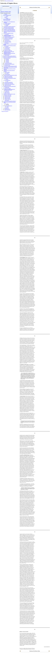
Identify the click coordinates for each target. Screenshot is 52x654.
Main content (7, 0)
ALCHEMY (6, 25)
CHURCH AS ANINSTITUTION (8, 77)
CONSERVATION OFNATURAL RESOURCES (9, 86)
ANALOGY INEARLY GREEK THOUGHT (9, 30)
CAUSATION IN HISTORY (8, 63)
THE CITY (7, 79)
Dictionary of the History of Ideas (6, 11)
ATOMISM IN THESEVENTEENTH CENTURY (9, 45)
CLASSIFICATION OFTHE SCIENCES (9, 84)
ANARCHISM (7, 34)
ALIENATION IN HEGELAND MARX (9, 27)
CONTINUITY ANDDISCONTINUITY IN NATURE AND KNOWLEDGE (9, 89)
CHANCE (7, 73)
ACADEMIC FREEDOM (7, 23)
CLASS (7, 81)
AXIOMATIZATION (7, 47)
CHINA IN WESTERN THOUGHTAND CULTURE (10, 75)
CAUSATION (7, 62)
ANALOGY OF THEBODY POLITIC (8, 33)
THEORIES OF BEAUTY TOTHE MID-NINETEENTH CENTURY (9, 52)
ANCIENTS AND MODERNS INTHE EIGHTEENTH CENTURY (9, 35)
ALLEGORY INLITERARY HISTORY (9, 28)
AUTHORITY (7, 46)
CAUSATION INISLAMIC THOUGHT (9, 64)
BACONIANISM (7, 48)
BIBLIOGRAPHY (7, 100)
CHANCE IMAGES (7, 74)
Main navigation (11, 0)
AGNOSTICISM (7, 24)
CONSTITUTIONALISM (7, 88)
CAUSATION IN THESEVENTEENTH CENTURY (10, 66)
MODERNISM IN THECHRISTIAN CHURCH (10, 78)
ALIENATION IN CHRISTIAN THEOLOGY (9, 26)
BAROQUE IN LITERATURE (8, 50)
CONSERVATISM (7, 87)
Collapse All (3, 111)
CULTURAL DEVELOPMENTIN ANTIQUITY (10, 101)
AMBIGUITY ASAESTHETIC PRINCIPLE (9, 29)
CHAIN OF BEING (7, 72)
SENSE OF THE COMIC (7, 85)
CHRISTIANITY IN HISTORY (8, 76)
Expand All (6, 111)
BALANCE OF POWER (7, 49)
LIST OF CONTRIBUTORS (6, 19)
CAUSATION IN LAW (7, 65)
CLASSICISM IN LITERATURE (8, 82)
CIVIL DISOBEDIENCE (7, 80)
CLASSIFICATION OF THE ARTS (8, 83)
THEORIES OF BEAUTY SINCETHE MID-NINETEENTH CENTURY (9, 53)
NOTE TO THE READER (6, 20)
